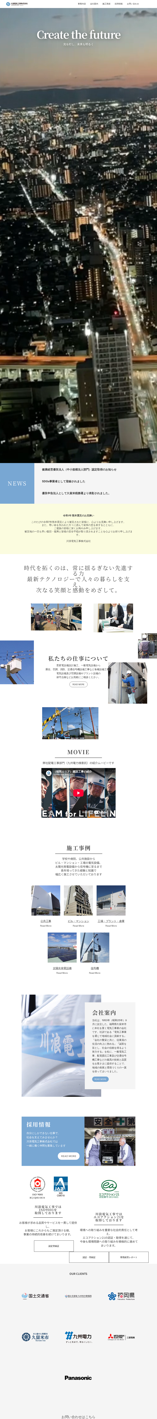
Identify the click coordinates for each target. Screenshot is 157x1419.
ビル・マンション (78, 921)
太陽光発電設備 (62, 968)
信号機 (95, 968)
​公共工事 (45, 921)
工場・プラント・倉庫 (111, 921)
